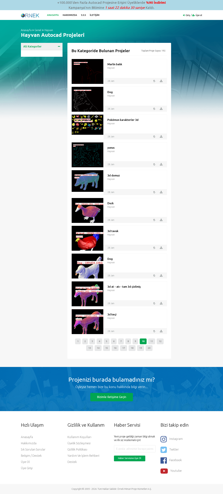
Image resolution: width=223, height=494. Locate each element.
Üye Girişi (26, 468)
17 (123, 348)
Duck (110, 203)
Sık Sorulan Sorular (33, 449)
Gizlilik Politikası (77, 449)
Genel (38, 30)
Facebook (175, 460)
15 (106, 348)
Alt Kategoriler (32, 46)
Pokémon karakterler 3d (122, 119)
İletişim (94, 15)
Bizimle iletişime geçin (111, 397)
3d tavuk (112, 231)
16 (115, 348)
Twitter (174, 449)
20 (149, 348)
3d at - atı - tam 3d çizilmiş (124, 286)
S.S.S (83, 15)
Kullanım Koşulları (79, 437)
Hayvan (48, 30)
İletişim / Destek (31, 455)
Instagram (176, 438)
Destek (72, 461)
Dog (110, 92)
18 (132, 348)
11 (151, 341)
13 (89, 348)
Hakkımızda (70, 15)
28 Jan (111, 81)
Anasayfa (53, 15)
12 (160, 341)
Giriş (188, 15)
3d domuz (113, 175)
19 (140, 348)
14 (98, 348)
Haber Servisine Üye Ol (129, 458)
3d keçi (111, 314)
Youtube (176, 470)
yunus (111, 147)
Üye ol (199, 15)
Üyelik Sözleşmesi (78, 443)
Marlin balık (114, 64)
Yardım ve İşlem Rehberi (83, 455)
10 (143, 341)
